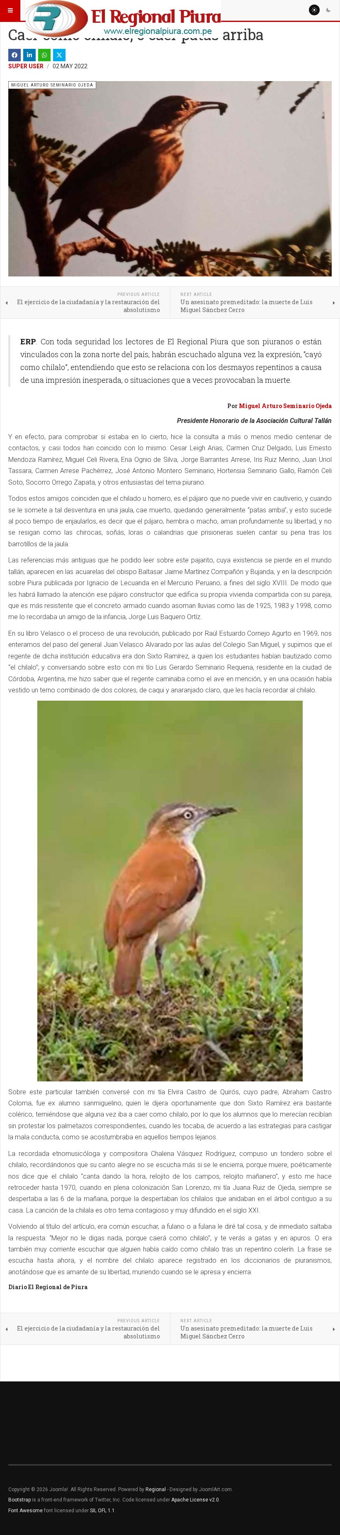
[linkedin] (29, 55)
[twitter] (59, 55)
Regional (156, 1489)
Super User (26, 66)
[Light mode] (314, 10)
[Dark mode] (328, 10)
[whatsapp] (44, 55)
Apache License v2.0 (195, 1500)
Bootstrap (19, 1500)
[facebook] (14, 55)
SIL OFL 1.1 (102, 1510)
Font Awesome (25, 1510)
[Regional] (123, 10)
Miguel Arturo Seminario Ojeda (285, 406)
